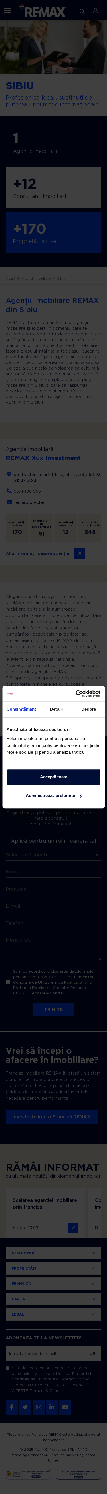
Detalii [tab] (56, 709)
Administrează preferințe (50, 795)
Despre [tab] (88, 709)
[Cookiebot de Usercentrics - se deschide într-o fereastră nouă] (76, 693)
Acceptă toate (53, 776)
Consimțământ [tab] (21, 709)
